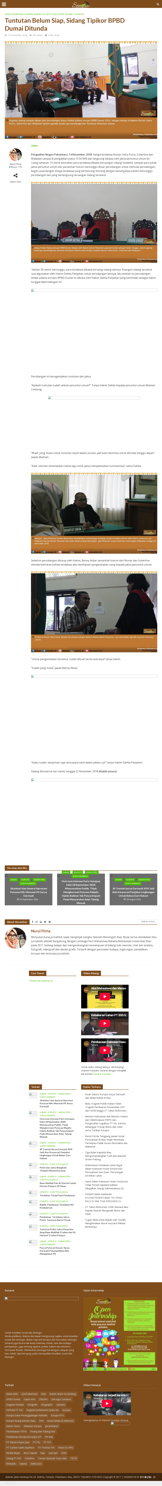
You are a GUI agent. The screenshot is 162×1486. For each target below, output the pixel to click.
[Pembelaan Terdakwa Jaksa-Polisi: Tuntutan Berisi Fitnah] (33, 1215)
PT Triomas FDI (46, 1447)
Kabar (14, 879)
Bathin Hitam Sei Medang (63, 1393)
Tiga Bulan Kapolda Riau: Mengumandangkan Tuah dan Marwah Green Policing (105, 1156)
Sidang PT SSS (13, 1458)
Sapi (42, 1452)
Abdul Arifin (12, 1393)
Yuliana (23, 1463)
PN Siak (49, 1436)
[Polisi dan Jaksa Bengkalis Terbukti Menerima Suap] (33, 1165)
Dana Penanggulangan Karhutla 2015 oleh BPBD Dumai (39, 14)
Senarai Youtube (102, 1073)
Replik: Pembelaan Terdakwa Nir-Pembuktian (57, 1206)
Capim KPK (29, 1399)
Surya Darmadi (27, 883)
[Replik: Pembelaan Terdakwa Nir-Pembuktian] (33, 1202)
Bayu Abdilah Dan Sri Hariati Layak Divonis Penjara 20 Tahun (58, 1184)
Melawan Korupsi (32, 1426)
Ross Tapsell (30, 1452)
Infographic (47, 1404)
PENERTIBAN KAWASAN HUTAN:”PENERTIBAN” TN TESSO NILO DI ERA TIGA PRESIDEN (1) (103, 1198)
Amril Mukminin (29, 1393)
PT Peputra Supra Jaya (17, 1442)
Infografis (32, 1404)
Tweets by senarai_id (40, 980)
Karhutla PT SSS (14, 1410)
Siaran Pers (39, 879)
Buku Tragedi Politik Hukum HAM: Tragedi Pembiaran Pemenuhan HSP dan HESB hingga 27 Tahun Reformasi (105, 1107)
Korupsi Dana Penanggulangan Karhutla (26, 1415)
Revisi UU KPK (65, 1447)
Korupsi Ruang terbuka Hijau (20, 1420)
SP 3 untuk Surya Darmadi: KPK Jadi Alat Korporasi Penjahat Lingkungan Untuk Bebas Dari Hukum (133, 892)
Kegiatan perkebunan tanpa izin (43, 1410)
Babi (43, 1393)
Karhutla (60, 1404)
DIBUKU (43, 1399)
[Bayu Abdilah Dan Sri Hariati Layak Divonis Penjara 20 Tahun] (33, 1177)
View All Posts (148, 921)
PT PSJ (36, 1442)
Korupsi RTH (57, 1415)
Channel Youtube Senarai (114, 1420)
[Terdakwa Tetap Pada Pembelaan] (33, 1193)
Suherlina (29, 1458)
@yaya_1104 (16, 167)
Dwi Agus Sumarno (61, 1399)
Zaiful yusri (36, 1463)
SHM (63, 1452)
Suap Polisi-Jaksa (59, 1164)
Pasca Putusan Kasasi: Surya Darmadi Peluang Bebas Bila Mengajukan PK (54, 1250)
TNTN (73, 1458)
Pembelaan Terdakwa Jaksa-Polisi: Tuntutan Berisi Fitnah (55, 1218)
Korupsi (79, 14)
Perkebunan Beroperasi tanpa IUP (23, 1436)
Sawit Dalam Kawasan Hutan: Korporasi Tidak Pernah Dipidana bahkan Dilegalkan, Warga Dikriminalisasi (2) (106, 1185)
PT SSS (47, 1442)
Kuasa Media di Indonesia (60, 1420)
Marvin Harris (13, 1426)
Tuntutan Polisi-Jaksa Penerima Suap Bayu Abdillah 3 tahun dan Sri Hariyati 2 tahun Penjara (58, 1232)
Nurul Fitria (15, 164)
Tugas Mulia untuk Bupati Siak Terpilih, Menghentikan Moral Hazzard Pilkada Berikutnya (105, 1223)
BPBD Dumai (13, 1399)
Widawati (11, 1463)
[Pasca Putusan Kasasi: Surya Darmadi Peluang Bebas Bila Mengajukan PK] (33, 1242)
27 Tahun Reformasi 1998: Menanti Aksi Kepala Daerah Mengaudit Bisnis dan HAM (106, 1210)
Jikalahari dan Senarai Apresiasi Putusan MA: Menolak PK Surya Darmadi (28, 892)
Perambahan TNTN (16, 1431)
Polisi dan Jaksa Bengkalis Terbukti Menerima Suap (53, 1169)
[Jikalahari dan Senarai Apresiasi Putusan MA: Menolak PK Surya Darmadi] (33, 1095)
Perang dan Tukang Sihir (42, 1431)
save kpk (53, 1452)
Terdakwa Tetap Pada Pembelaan (57, 1195)
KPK (41, 1420)
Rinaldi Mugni (13, 1452)
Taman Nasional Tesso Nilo (52, 1458)
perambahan (51, 1426)
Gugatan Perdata (15, 1404)
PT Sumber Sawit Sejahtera (20, 1447)
